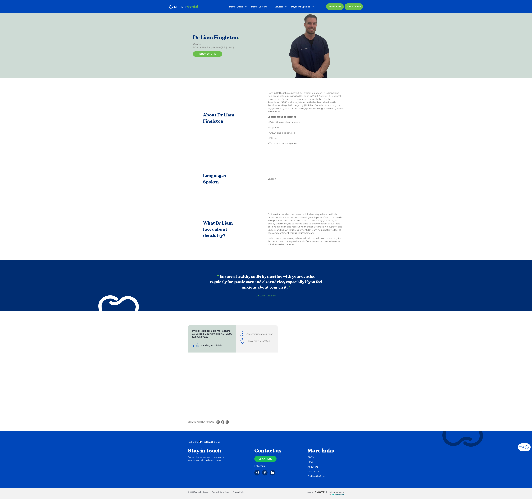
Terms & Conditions (220, 492)
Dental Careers (259, 6)
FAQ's (311, 457)
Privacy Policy (239, 492)
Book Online (335, 6)
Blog (310, 462)
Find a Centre (354, 6)
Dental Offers (236, 6)
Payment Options (300, 6)
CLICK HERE (265, 458)
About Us (313, 466)
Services (279, 6)
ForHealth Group (317, 476)
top (521, 447)
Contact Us (314, 471)
